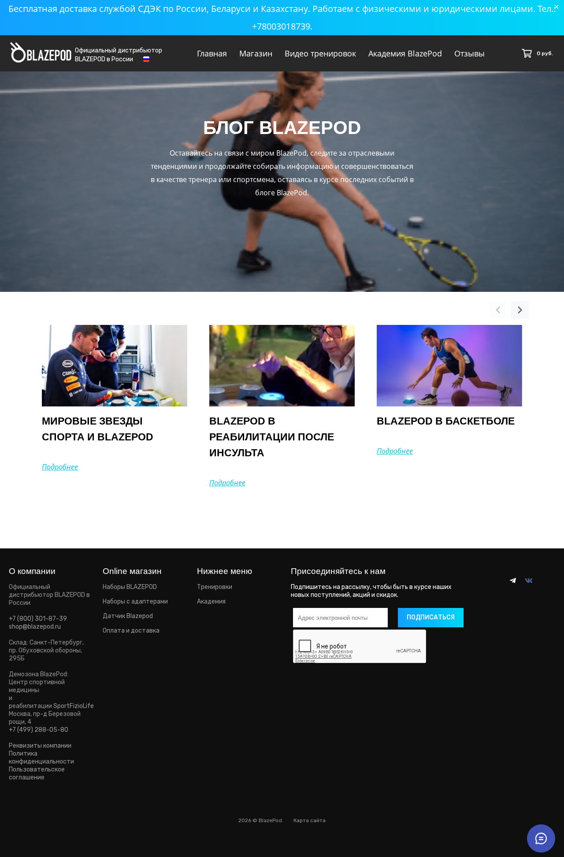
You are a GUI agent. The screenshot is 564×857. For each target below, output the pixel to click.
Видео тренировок (320, 53)
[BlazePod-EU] (41, 49)
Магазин (255, 53)
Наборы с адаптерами (135, 601)
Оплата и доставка (131, 630)
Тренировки (214, 587)
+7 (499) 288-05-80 (38, 730)
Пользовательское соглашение (37, 773)
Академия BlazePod (405, 53)
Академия (211, 601)
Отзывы (469, 53)
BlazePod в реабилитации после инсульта (271, 436)
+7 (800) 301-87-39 (38, 618)
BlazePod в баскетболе (446, 421)
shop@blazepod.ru (35, 626)
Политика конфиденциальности (41, 757)
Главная (212, 53)
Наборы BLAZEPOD (130, 587)
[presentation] (498, 310)
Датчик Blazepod (128, 616)
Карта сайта (309, 820)
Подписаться (431, 617)
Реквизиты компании (40, 745)
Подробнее (60, 467)
